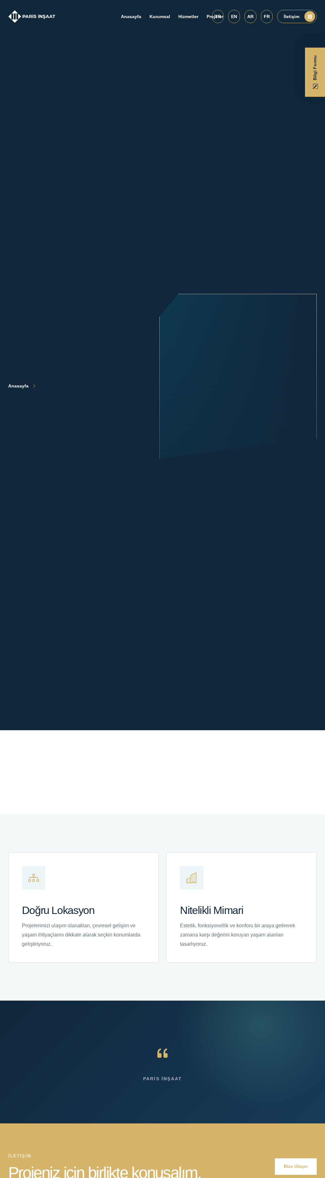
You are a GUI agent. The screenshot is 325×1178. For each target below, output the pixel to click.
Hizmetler (188, 16)
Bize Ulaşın (296, 1166)
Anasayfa (131, 16)
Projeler (215, 16)
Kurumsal (159, 16)
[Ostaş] (32, 16)
